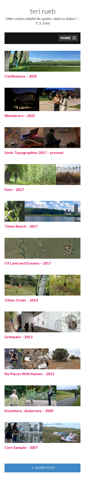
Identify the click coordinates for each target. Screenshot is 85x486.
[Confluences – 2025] (42, 61)
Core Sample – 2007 (21, 447)
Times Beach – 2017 (21, 226)
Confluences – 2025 (21, 76)
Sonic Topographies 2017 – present (34, 152)
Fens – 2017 (14, 189)
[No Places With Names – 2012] (42, 358)
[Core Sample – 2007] (42, 432)
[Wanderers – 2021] (42, 99)
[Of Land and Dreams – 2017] (42, 248)
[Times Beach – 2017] (42, 211)
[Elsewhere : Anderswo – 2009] (42, 395)
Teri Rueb (42, 11)
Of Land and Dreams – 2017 (28, 263)
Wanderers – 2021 (20, 115)
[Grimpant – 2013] (42, 321)
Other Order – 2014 (21, 300)
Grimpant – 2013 (18, 337)
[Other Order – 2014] (42, 285)
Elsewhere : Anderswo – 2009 (29, 410)
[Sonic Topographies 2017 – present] (42, 137)
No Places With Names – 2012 (29, 374)
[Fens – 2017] (42, 174)
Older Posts (45, 467)
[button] (68, 38)
